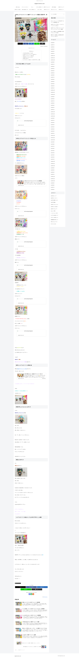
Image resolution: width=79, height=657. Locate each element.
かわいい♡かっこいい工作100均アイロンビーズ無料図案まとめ (57, 22)
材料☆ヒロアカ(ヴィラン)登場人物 (28, 55)
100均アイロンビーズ (18, 583)
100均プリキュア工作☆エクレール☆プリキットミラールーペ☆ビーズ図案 (57, 29)
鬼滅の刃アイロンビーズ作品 (22, 368)
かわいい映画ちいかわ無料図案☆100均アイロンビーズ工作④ (57, 32)
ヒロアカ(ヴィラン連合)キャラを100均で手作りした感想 (31, 59)
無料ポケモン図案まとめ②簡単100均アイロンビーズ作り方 (57, 36)
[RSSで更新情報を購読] (33, 594)
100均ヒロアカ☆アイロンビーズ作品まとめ (29, 54)
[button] (42, 44)
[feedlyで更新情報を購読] (31, 594)
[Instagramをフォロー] (29, 594)
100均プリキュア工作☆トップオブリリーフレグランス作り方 (57, 25)
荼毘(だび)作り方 (25, 58)
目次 (30, 51)
